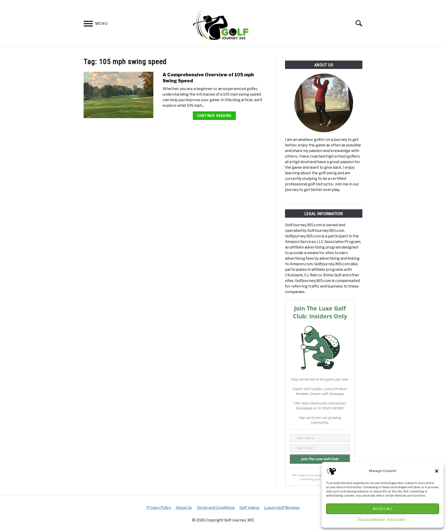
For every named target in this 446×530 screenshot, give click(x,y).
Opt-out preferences (371, 519)
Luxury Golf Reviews (282, 507)
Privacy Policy (396, 519)
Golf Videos (249, 507)
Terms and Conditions (216, 507)
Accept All (383, 509)
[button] (436, 471)
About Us (184, 507)
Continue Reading (214, 115)
